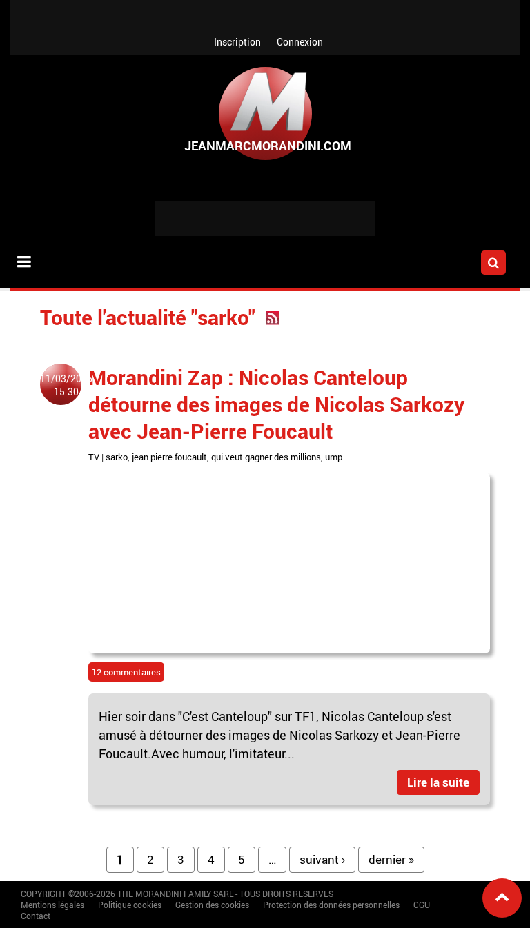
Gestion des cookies (212, 904)
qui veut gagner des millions (266, 457)
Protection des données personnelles (331, 904)
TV (93, 457)
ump (333, 457)
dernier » (391, 859)
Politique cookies (129, 904)
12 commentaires (126, 672)
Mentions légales (52, 904)
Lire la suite (438, 782)
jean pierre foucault (169, 457)
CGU (421, 904)
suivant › (322, 859)
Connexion (300, 41)
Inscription (237, 41)
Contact (35, 915)
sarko (117, 457)
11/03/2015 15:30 (66, 385)
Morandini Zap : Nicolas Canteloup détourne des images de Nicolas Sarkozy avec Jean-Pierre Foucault (276, 404)
